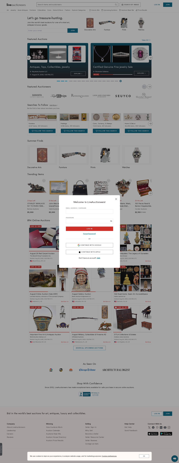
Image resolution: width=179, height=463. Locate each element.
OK (144, 456)
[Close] (116, 199)
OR (89, 239)
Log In (89, 229)
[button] (111, 221)
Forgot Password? (89, 234)
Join (98, 258)
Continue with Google (90, 245)
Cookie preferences (109, 456)
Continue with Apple (90, 252)
